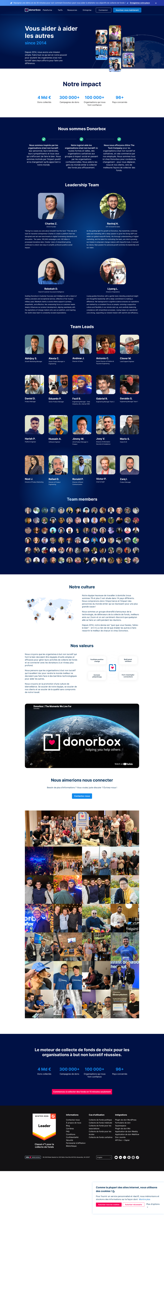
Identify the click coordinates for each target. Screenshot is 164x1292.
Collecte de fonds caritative (100, 1137)
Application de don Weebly (126, 1131)
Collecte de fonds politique (100, 1120)
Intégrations (121, 1115)
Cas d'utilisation (96, 1115)
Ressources (72, 10)
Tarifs (60, 10)
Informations (72, 1115)
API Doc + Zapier (122, 1140)
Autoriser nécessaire (133, 1204)
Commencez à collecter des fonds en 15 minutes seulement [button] (82, 1092)
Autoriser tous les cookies (108, 1204)
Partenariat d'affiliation (75, 1143)
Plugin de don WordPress (125, 1120)
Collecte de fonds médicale (100, 1123)
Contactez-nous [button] (82, 796)
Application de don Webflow (127, 1134)
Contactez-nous (73, 1120)
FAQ (67, 1131)
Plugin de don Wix (122, 1128)
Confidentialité (72, 1137)
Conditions (70, 1134)
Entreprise (87, 10)
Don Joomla (120, 1137)
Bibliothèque (71, 1146)
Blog (68, 1125)
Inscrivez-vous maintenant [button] (127, 10)
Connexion (103, 10)
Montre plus (144, 1199)
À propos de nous (73, 1123)
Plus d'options (153, 1204)
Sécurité (69, 1140)
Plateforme (47, 10)
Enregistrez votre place (140, 3)
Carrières (70, 1128)
